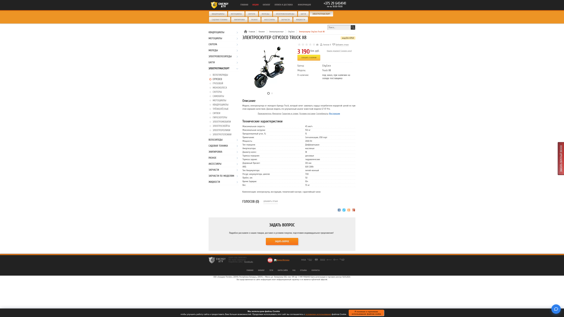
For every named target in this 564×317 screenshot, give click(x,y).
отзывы (303, 270)
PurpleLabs (248, 261)
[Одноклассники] (349, 210)
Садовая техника (220, 19)
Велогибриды (220, 74)
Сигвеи (216, 113)
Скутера (251, 14)
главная (249, 270)
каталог (261, 270)
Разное (254, 19)
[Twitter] (344, 210)
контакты (316, 270)
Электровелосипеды (285, 14)
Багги (303, 14)
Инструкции (334, 113)
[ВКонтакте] (339, 210)
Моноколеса (220, 87)
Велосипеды (216, 140)
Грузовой (218, 83)
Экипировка (239, 19)
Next (290, 70)
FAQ (293, 270)
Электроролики (221, 130)
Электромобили (222, 121)
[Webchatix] (556, 309)
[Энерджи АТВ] (217, 260)
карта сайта (283, 270)
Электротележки (222, 134)
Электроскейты (221, 126)
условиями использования (318, 314)
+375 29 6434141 (335, 3)
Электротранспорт (219, 68)
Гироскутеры (220, 117)
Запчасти (285, 19)
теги (271, 270)
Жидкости (300, 19)
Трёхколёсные (221, 109)
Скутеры (217, 91)
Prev (250, 70)
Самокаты (218, 96)
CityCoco (217, 79)
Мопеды (265, 14)
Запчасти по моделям (221, 176)
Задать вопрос (282, 241)
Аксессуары (269, 19)
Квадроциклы (218, 14)
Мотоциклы (236, 14)
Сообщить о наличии (308, 58)
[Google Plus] (353, 210)
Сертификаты (322, 113)
